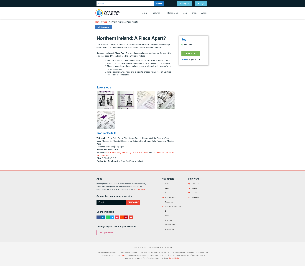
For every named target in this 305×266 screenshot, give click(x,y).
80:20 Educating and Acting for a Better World (127, 152)
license (123, 255)
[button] (99, 217)
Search (159, 3)
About (204, 13)
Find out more (139, 189)
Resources (172, 13)
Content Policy (174, 258)
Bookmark (104, 27)
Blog (185, 13)
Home (144, 13)
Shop (194, 13)
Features (156, 13)
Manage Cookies (106, 232)
